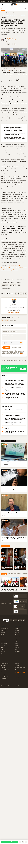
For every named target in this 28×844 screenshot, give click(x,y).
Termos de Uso (18, 669)
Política (2, 636)
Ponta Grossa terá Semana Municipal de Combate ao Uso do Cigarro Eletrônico (14, 134)
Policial (2, 639)
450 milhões (7, 279)
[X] (14, 44)
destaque (19, 282)
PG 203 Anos (19, 9)
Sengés (16, 643)
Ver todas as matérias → (14, 312)
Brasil (2, 647)
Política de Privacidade (20, 667)
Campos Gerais (19, 1)
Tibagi (16, 634)
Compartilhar (10, 841)
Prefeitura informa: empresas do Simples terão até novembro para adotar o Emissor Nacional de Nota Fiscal (15, 129)
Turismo (3, 653)
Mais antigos (13, 320)
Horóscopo (3, 665)
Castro (12, 282)
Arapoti (16, 641)
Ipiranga (16, 645)
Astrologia (3, 674)
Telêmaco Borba (18, 636)
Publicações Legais (5, 676)
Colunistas (3, 651)
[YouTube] (19, 620)
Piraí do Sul (17, 651)
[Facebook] (11, 44)
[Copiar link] (16, 44)
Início (2, 12)
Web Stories (3, 678)
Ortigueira (17, 647)
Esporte (3, 645)
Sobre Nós (17, 663)
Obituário (3, 667)
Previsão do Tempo (5, 663)
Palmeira (17, 632)
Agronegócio (4, 643)
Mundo (2, 649)
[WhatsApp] (8, 44)
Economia (3, 641)
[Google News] (24, 620)
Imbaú (16, 653)
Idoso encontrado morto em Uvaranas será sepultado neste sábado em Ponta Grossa (14, 139)
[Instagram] (23, 294)
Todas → (25, 546)
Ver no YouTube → (23, 574)
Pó (19, 285)
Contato (17, 665)
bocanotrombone (20, 279)
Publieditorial (4, 658)
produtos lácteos (6, 288)
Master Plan (17, 675)
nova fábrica (13, 285)
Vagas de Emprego (5, 669)
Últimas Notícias (4, 628)
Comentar (8, 41)
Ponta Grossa (10, 9)
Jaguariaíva (17, 639)
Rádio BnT (25, 1)
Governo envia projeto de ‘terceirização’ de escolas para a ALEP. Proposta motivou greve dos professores (14, 268)
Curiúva (16, 649)
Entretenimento (4, 655)
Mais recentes (5, 320)
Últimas (3, 9)
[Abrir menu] (2, 5)
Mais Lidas (3, 630)
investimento (5, 285)
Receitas (3, 671)
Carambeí (17, 630)
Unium (8, 70)
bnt (13, 279)
